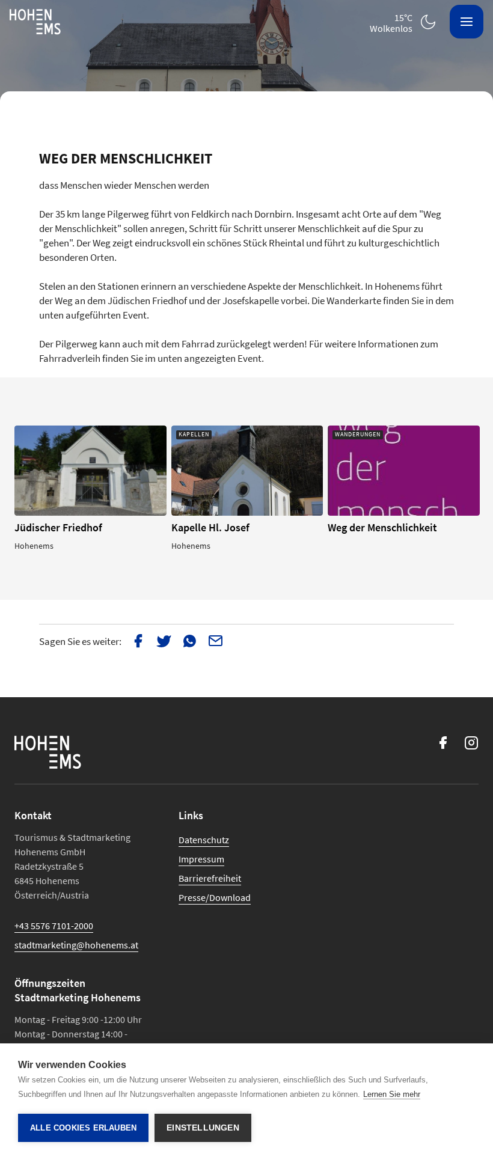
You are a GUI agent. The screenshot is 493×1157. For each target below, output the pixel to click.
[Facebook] (442, 742)
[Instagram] (471, 742)
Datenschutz (204, 840)
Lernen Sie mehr (391, 1094)
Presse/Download (215, 897)
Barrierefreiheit (210, 878)
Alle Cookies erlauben (83, 1127)
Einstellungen (203, 1127)
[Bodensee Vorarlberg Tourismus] (35, 22)
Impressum (201, 859)
